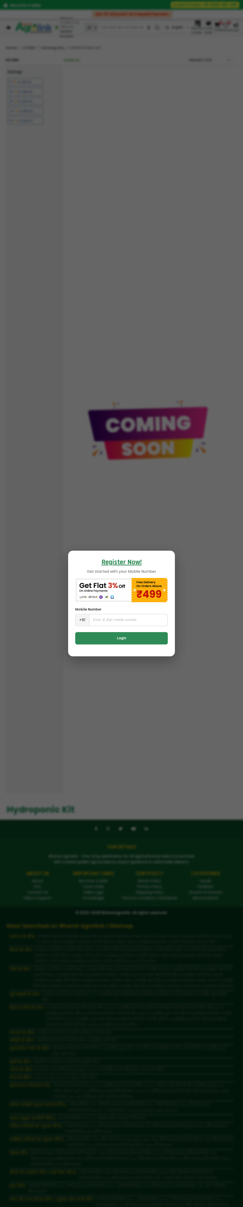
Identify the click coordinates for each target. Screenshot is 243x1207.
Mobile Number (88, 609)
